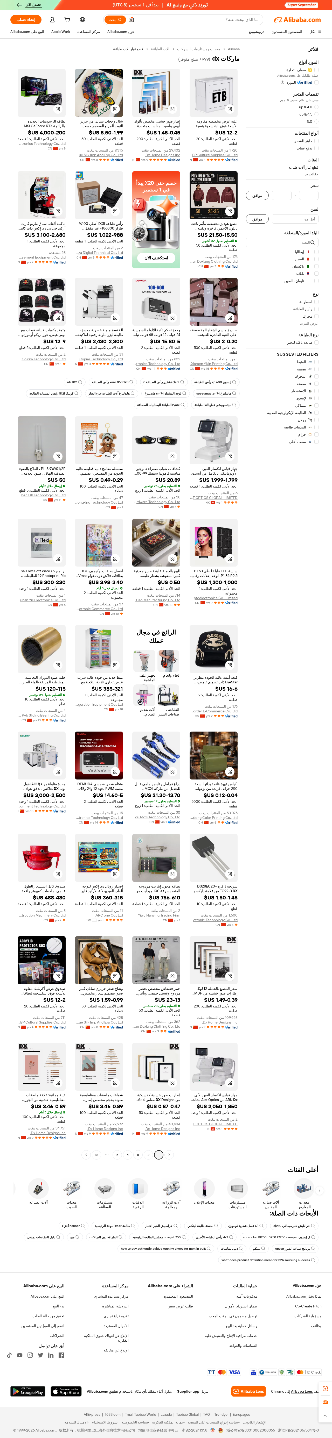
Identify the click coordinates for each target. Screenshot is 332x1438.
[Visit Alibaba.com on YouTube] (20, 1355)
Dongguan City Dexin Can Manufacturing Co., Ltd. (156, 600)
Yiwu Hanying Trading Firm (159, 915)
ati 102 (72, 382)
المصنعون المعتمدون (177, 1296)
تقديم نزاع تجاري (116, 1316)
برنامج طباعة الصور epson (292, 1248)
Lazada (166, 1414)
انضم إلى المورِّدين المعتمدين (42, 1326)
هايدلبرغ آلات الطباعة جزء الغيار (109, 393)
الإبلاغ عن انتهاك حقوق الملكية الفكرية (106, 1338)
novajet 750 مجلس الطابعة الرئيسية (157, 1237)
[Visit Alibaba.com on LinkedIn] (51, 1355)
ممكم (256, 1248)
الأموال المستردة (116, 1326)
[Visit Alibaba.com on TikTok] (9, 1355)
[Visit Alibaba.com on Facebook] (61, 1355)
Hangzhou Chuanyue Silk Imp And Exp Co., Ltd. (99, 155)
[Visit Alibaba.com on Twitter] (40, 1355)
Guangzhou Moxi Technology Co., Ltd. (156, 817)
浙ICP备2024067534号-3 (298, 1430)
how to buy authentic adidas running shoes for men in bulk (163, 1248)
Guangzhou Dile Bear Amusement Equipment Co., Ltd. (42, 257)
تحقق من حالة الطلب (48, 1316)
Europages (241, 1414)
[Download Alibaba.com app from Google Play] (27, 1391)
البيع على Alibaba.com (47, 1296)
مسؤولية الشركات (308, 1316)
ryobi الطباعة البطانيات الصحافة (158, 405)
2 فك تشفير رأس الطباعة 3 (161, 382)
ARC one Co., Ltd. (109, 915)
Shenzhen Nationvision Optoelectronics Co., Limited (214, 598)
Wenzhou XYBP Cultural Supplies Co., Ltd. (214, 155)
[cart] (67, 20)
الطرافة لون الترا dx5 (103, 1237)
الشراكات (57, 1336)
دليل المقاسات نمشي (41, 1237)
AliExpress (92, 1414)
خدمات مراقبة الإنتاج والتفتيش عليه (231, 1336)
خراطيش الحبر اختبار (158, 1226)
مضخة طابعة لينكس (200, 1226)
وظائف (316, 1326)
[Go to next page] (86, 1155)
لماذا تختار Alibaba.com (304, 1296)
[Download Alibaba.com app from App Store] (66, 1391)
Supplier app (188, 1391)
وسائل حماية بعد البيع (241, 1326)
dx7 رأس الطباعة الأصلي (212, 1237)
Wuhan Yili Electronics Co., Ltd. (42, 600)
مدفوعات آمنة (246, 1296)
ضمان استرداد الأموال (241, 1306)
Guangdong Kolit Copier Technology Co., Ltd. (99, 359)
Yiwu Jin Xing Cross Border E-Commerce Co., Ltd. (214, 711)
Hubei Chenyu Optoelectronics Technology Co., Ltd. (42, 143)
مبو (72, 1237)
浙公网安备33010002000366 (250, 1430)
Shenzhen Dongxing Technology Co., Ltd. (99, 502)
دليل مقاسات (229, 1248)
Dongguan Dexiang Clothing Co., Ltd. (214, 261)
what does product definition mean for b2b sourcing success (266, 1260)
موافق (257, 195)
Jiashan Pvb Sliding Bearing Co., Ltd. (42, 715)
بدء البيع (58, 1306)
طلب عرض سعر (180, 1306)
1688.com (113, 1414)
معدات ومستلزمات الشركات (198, 49)
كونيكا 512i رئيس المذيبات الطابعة (51, 393)
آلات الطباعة (160, 49)
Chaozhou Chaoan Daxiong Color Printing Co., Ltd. (214, 817)
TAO (206, 1414)
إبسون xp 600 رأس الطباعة (212, 382)
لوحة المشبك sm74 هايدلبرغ (163, 393)
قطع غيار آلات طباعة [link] (128, 49)
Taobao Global (187, 1414)
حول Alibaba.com (307, 1285)
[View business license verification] (212, 1430)
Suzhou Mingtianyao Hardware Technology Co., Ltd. (156, 502)
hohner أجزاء (71, 1226)
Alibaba (234, 49)
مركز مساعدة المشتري (111, 1296)
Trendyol (221, 1414)
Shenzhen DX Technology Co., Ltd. (42, 495)
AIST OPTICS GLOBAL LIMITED (214, 498)
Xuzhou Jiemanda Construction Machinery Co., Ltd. (42, 915)
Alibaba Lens (302, 1391)
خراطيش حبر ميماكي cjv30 (291, 1226)
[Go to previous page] (169, 1155)
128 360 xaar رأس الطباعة (110, 382)
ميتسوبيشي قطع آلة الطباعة (213, 405)
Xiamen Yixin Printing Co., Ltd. (214, 364)
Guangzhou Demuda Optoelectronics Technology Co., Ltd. (156, 364)
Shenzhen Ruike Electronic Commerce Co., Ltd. (99, 609)
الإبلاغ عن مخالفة (116, 1350)
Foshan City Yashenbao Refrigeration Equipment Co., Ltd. (99, 704)
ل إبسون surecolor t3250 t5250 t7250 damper (276, 1237)
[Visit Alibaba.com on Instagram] (30, 1355)
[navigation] (282, 603)
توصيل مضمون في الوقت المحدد (233, 1316)
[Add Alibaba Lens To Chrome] (248, 1391)
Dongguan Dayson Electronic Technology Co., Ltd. (214, 920)
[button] (131, 20)
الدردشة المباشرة (115, 1306)
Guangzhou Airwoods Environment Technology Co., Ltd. (42, 806)
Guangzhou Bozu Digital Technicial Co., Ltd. (99, 253)
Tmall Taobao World (140, 1414)
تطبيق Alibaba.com (102, 1391)
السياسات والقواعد (243, 1345)
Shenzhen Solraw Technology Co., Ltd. (42, 359)
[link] (325, 1389)
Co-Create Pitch (308, 1306)
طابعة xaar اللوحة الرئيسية (112, 1226)
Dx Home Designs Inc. (162, 155)
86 (96, 1155)
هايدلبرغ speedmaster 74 (213, 393)
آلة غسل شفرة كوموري (243, 1226)
